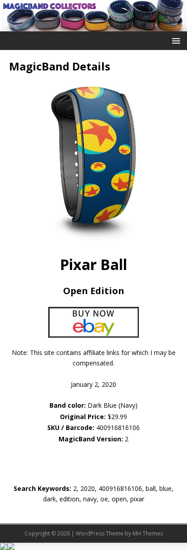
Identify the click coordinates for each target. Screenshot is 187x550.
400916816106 (118, 427)
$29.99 (117, 416)
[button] (174, 40)
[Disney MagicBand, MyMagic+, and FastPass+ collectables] (93, 25)
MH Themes (148, 533)
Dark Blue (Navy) (93, 405)
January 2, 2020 (93, 384)
